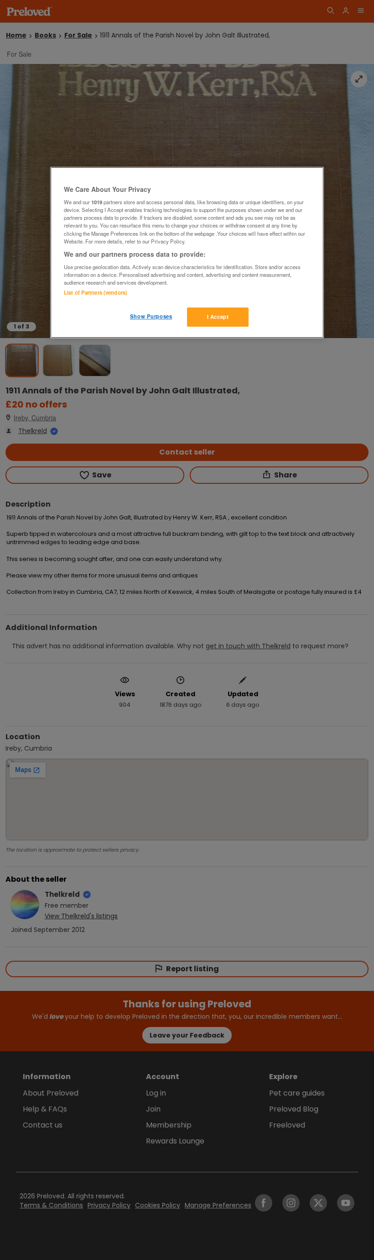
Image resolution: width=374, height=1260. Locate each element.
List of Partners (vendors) (95, 292)
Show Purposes (151, 316)
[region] (187, 253)
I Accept (218, 317)
